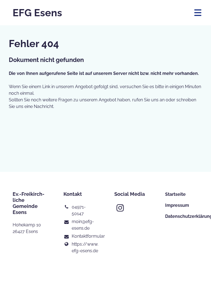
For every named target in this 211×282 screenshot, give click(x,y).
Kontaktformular (84, 236)
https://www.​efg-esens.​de (84, 247)
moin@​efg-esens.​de (83, 225)
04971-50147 (79, 210)
